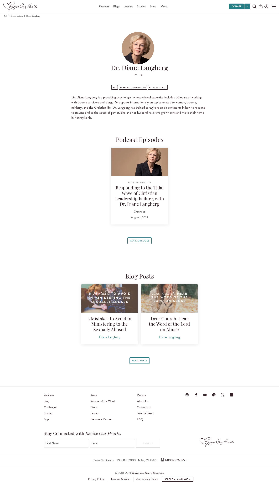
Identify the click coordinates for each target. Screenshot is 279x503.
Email (94, 443)
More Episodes (139, 240)
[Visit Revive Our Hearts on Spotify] (213, 394)
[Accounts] (266, 6)
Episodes (133, 87)
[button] (273, 6)
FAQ (140, 419)
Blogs (116, 6)
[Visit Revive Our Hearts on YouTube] (204, 394)
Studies (141, 6)
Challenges (50, 407)
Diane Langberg (109, 337)
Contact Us (144, 407)
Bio (115, 87)
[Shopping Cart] (261, 7)
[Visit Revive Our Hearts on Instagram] (187, 394)
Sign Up (148, 443)
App (46, 419)
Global (94, 407)
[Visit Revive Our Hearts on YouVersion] (231, 394)
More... (164, 6)
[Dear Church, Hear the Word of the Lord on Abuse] (169, 298)
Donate (237, 6)
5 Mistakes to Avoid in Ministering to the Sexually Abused (109, 324)
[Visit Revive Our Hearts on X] (222, 394)
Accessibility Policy (147, 479)
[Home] (5, 16)
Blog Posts (157, 87)
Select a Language (177, 479)
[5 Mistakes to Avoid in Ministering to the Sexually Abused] (109, 298)
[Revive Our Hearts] (21, 6)
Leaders (128, 6)
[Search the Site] (254, 6)
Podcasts (104, 6)
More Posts (139, 360)
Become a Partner (101, 419)
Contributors (17, 16)
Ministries (148, 473)
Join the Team (145, 413)
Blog (46, 401)
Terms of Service (120, 479)
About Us (143, 401)
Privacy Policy (96, 479)
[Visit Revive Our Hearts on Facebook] (196, 394)
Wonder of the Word (102, 401)
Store (153, 6)
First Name (52, 443)
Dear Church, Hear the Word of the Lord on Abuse (169, 324)
